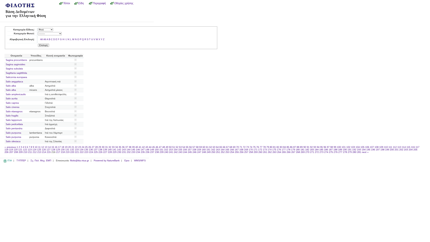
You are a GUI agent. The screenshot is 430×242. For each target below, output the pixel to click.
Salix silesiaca (13, 141)
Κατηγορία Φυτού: (24, 33)
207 (11, 152)
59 (200, 147)
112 (395, 147)
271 (312, 152)
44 (150, 147)
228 (110, 152)
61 (207, 147)
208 (16, 152)
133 (77, 149)
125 (39, 149)
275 (331, 152)
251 (218, 152)
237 (152, 152)
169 (246, 149)
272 (317, 152)
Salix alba (11, 86)
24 (83, 147)
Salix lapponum (14, 120)
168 (241, 149)
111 (390, 147)
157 (190, 149)
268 (298, 152)
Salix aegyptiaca (14, 81)
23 (79, 147)
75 (254, 147)
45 (153, 147)
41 (140, 147)
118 (6, 149)
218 (63, 152)
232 (129, 152)
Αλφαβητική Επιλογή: (22, 39)
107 (372, 147)
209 (21, 152)
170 (251, 149)
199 (387, 149)
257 (246, 152)
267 (293, 152)
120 (16, 149)
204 (411, 149)
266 (289, 152)
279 (350, 152)
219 (68, 152)
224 (91, 152)
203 (406, 149)
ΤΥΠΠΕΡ (21, 160)
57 (193, 147)
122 (25, 149)
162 (213, 149)
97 (328, 147)
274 (326, 152)
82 (277, 147)
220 (72, 152)
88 (298, 147)
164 (223, 149)
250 (213, 152)
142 (119, 149)
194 (364, 149)
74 (251, 147)
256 (242, 152)
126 (44, 149)
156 (185, 149)
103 (353, 147)
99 (335, 147)
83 (281, 147)
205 (415, 149)
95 (321, 147)
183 (312, 149)
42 (143, 147)
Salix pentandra (14, 128)
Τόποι (66, 3)
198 (382, 149)
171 (255, 149)
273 (321, 152)
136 (91, 149)
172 (260, 149)
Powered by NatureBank (107, 160)
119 (11, 149)
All (41, 39)
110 (386, 147)
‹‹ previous (10, 147)
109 (381, 147)
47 (160, 147)
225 (96, 152)
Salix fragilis (12, 115)
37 (126, 147)
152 (166, 149)
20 (69, 147)
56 (190, 147)
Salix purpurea (13, 133)
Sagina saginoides (15, 64)
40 (136, 147)
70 (237, 147)
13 (46, 147)
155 (180, 149)
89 (301, 147)
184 (317, 149)
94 (318, 147)
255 (237, 152)
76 (257, 147)
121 (20, 149)
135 (86, 149)
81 (274, 147)
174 (270, 149)
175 (274, 149)
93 (314, 147)
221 (77, 152)
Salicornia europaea (16, 77)
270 (307, 152)
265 (284, 152)
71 (241, 147)
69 (234, 147)
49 (167, 147)
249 (209, 152)
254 (232, 152)
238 (157, 152)
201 (397, 149)
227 (105, 152)
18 (62, 147)
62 (210, 147)
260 (260, 152)
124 (34, 149)
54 (183, 147)
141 (114, 149)
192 (354, 149)
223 (86, 152)
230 (119, 152)
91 (308, 147)
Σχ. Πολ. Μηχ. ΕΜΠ (41, 160)
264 (279, 152)
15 (52, 147)
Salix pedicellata (14, 124)
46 (157, 147)
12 (42, 147)
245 (190, 152)
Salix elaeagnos (14, 111)
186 (326, 149)
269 (303, 152)
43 (146, 147)
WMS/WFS (140, 160)
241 (171, 152)
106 (367, 147)
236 (147, 152)
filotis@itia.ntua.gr (79, 160)
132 (72, 149)
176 (279, 149)
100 (339, 147)
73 (247, 147)
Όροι (126, 160)
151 (161, 149)
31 (106, 147)
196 (373, 149)
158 (194, 149)
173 (265, 149)
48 (163, 147)
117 (417, 147)
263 (274, 152)
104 (358, 147)
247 (199, 152)
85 (288, 147)
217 (58, 152)
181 (302, 149)
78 (264, 147)
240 (166, 152)
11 (39, 147)
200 (392, 149)
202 (401, 149)
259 (256, 152)
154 (176, 149)
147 (143, 149)
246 (194, 152)
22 (76, 147)
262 (270, 152)
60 (204, 147)
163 (218, 149)
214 (44, 152)
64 (217, 147)
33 (113, 147)
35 (120, 147)
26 (89, 147)
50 (170, 147)
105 (362, 147)
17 (59, 147)
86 (291, 147)
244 (185, 152)
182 (307, 149)
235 (143, 152)
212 (35, 152)
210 (25, 152)
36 (123, 147)
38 (130, 147)
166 (232, 149)
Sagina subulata (14, 68)
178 (288, 149)
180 (298, 149)
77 (261, 147)
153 (171, 149)
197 (378, 149)
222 (82, 152)
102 (348, 147)
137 (96, 149)
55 (187, 147)
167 (237, 149)
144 (128, 149)
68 (230, 147)
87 (294, 147)
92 (311, 147)
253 (227, 152)
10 (36, 147)
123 (30, 149)
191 (350, 149)
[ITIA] (5, 162)
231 (124, 152)
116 (413, 147)
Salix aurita (11, 98)
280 (354, 152)
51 (173, 147)
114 (404, 147)
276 (336, 152)
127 (49, 149)
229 (115, 152)
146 (138, 149)
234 (138, 152)
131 (67, 149)
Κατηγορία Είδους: (24, 29)
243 (180, 152)
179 (293, 149)
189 (340, 149)
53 (180, 147)
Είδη (81, 3)
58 (197, 147)
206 (7, 152)
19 (66, 147)
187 (331, 149)
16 (56, 147)
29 (99, 147)
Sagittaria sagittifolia (16, 73)
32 (110, 147)
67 (227, 147)
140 (110, 149)
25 (86, 147)
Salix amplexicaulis (16, 94)
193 (359, 149)
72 (244, 147)
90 (304, 147)
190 (345, 149)
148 (147, 149)
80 (271, 147)
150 (157, 149)
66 (224, 147)
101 (344, 147)
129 (58, 149)
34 (116, 147)
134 (81, 149)
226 (100, 152)
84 (284, 147)
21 (73, 147)
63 (214, 147)
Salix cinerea (12, 107)
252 (223, 152)
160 (204, 149)
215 (49, 152)
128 (53, 149)
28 (96, 147)
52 (177, 147)
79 (267, 147)
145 (133, 149)
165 (227, 149)
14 (49, 147)
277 (340, 152)
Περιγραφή (99, 3)
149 (152, 149)
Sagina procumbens (16, 60)
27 (93, 147)
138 (100, 149)
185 (321, 149)
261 (265, 152)
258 (251, 152)
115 (408, 147)
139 (105, 149)
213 (39, 152)
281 (359, 152)
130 (63, 149)
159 (199, 149)
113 (399, 147)
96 (325, 147)
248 (204, 152)
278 (345, 152)
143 (124, 149)
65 (220, 147)
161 (208, 149)
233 (133, 152)
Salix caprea (12, 103)
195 (368, 149)
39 (133, 147)
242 (176, 152)
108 (377, 147)
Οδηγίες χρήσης (123, 3)
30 (103, 147)
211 (30, 152)
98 (331, 147)
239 (162, 152)
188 (335, 149)
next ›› (365, 152)
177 (284, 149)
